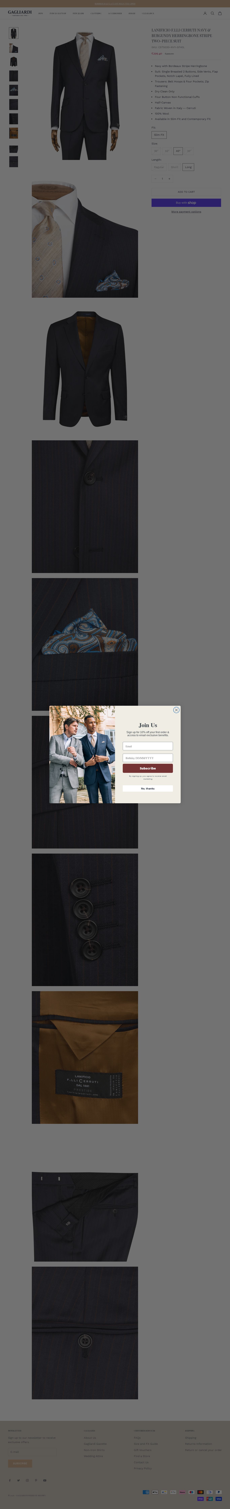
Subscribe (148, 768)
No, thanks (148, 788)
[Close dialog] (176, 710)
